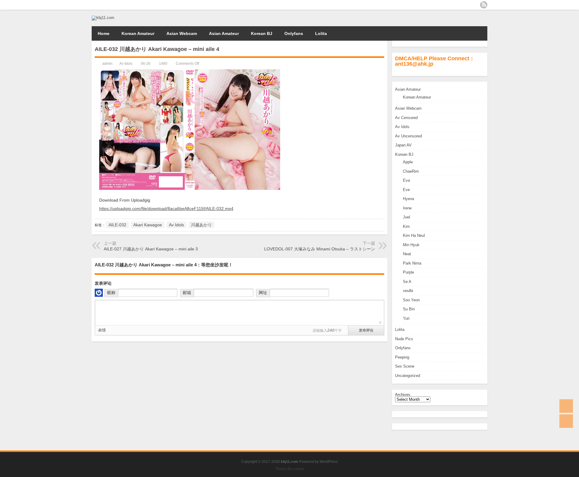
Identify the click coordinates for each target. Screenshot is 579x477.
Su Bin (409, 309)
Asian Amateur (224, 33)
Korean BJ (261, 33)
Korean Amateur (138, 33)
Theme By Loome (289, 469)
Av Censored (406, 117)
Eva (406, 180)
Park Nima (412, 263)
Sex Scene (404, 366)
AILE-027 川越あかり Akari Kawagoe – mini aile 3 (151, 248)
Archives (402, 395)
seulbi (408, 290)
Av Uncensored (408, 136)
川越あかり (201, 224)
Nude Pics (404, 339)
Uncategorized (407, 375)
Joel (406, 217)
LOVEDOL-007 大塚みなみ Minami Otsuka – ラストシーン (319, 248)
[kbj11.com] (103, 17)
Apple (408, 162)
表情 (102, 330)
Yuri (406, 318)
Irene (407, 208)
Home (103, 33)
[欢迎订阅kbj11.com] (483, 4)
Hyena (408, 198)
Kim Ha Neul (414, 235)
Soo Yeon (411, 300)
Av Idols (402, 126)
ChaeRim (411, 171)
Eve (406, 189)
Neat (407, 254)
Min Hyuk (411, 245)
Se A (407, 281)
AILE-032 (117, 224)
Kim (406, 226)
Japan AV (403, 145)
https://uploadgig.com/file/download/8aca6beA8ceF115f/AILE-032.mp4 (166, 208)
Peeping (402, 357)
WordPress (329, 462)
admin (107, 63)
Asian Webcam (181, 33)
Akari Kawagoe (147, 224)
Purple (408, 272)
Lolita (321, 33)
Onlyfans (293, 33)
